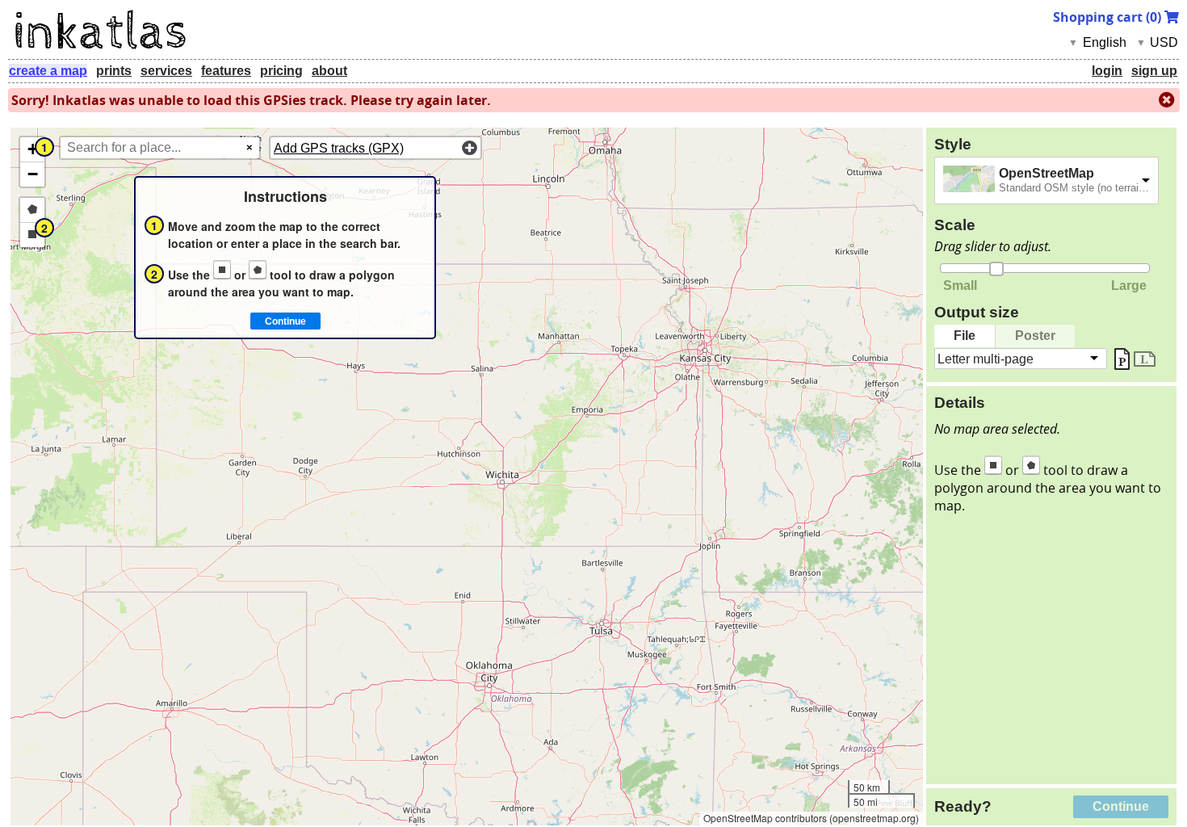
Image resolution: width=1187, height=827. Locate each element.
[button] (32, 149)
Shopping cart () (1108, 17)
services (166, 71)
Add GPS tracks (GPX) (339, 148)
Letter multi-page (985, 358)
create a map (48, 71)
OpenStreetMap (1046, 173)
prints (114, 71)
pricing (281, 71)
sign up (1154, 71)
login (1107, 71)
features (226, 71)
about (329, 71)
